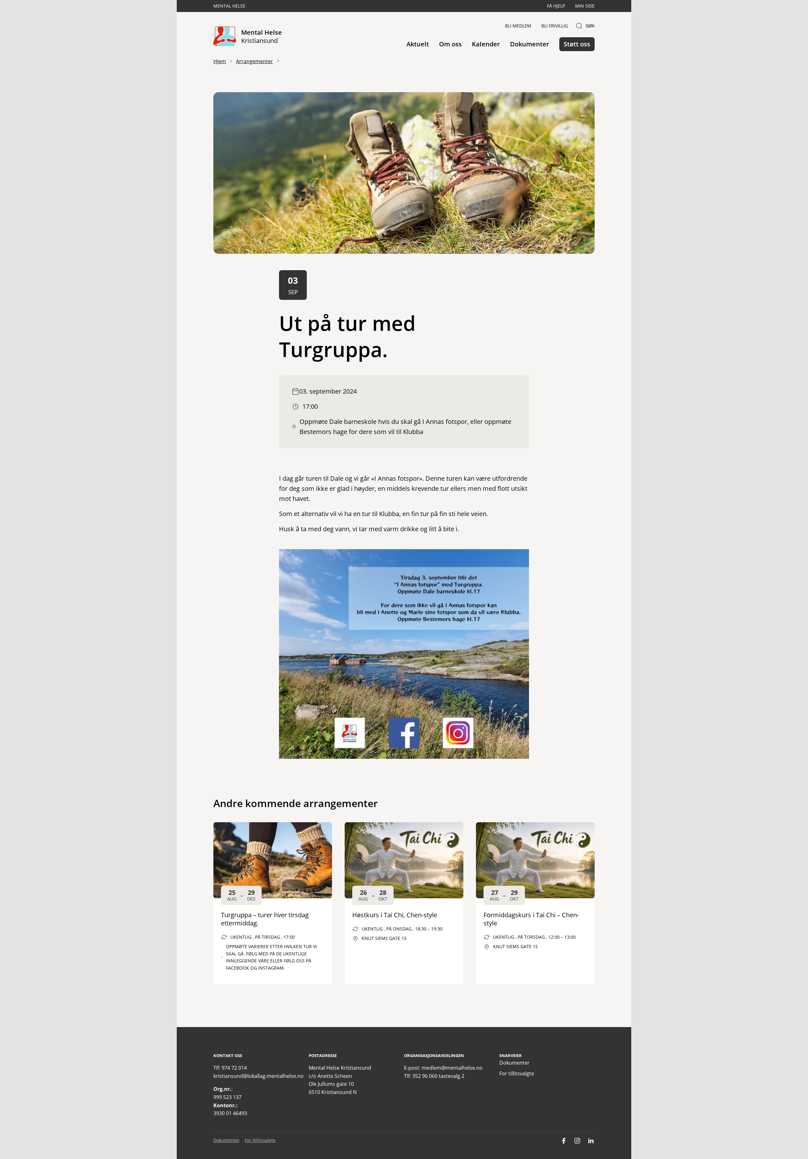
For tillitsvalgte (516, 1073)
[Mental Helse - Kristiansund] (224, 37)
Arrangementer (254, 61)
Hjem (219, 61)
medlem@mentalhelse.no (452, 1067)
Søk (590, 25)
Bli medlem (518, 26)
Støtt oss (577, 44)
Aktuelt (418, 44)
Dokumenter (529, 44)
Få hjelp (556, 6)
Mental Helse (229, 6)
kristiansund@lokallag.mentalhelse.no (258, 1076)
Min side (585, 6)
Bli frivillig (554, 26)
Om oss (450, 44)
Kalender (486, 44)
